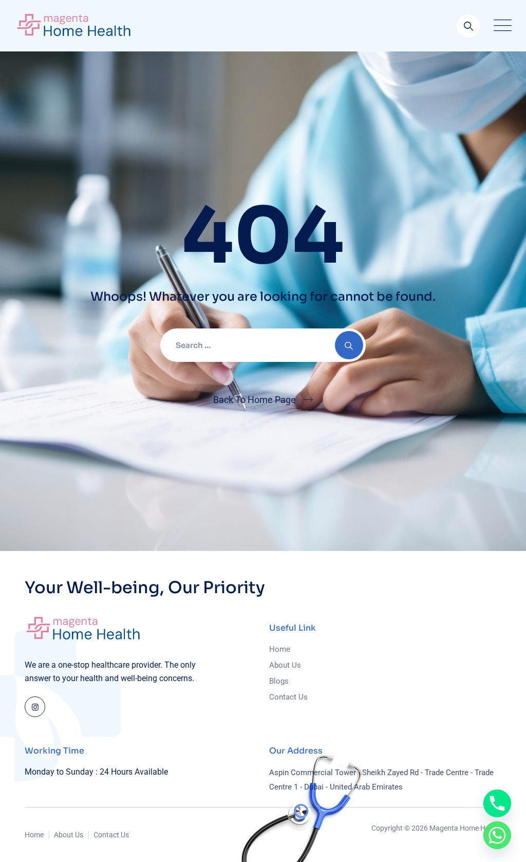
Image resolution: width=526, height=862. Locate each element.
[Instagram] (35, 706)
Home (279, 649)
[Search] (468, 26)
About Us (285, 665)
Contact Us (288, 697)
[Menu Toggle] (500, 25)
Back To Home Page (254, 399)
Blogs (279, 681)
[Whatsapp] (497, 835)
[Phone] (497, 803)
